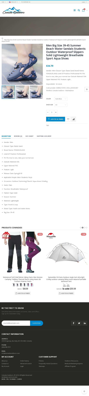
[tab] (6, 136)
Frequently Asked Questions (48, 364)
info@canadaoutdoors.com (11, 353)
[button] (81, 227)
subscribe (36, 323)
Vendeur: (49, 90)
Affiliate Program (70, 366)
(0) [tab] (18, 136)
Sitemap (41, 366)
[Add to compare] (73, 119)
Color (48, 99)
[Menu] (75, 10)
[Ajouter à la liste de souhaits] (68, 119)
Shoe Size (49, 105)
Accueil (2, 38)
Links (83, 2)
